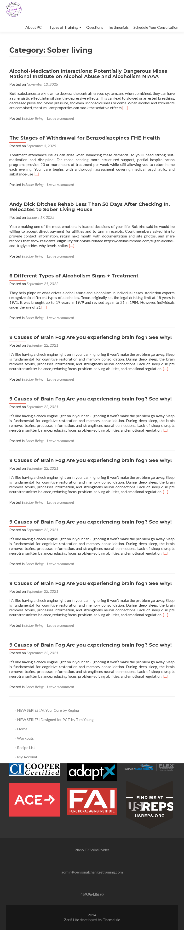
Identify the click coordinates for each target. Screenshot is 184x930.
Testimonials (118, 27)
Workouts (25, 738)
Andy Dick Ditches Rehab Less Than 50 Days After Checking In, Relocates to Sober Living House (89, 206)
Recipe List (26, 747)
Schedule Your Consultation (155, 27)
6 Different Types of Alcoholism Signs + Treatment (73, 276)
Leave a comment (60, 118)
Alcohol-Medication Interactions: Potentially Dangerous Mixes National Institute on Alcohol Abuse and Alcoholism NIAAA (88, 73)
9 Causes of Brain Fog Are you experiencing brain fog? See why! (90, 337)
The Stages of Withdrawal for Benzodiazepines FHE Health (84, 138)
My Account (27, 757)
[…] (125, 107)
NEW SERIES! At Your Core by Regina (48, 710)
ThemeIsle (111, 919)
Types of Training (63, 27)
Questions (94, 27)
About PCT (34, 27)
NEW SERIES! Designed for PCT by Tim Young (55, 719)
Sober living (34, 118)
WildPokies (99, 849)
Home (22, 729)
